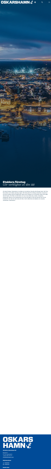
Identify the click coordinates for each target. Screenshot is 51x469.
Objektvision (10, 268)
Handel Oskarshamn (7, 385)
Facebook (7, 462)
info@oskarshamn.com (8, 457)
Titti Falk (40, 262)
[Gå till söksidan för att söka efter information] (42, 2)
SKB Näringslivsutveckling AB (31, 257)
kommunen (13, 379)
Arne (47, 210)
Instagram (7, 464)
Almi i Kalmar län (15, 257)
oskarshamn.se (30, 213)
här (21, 388)
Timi (43, 210)
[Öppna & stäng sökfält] (35, 2)
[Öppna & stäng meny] (49, 2)
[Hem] (17, 2)
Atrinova (21, 257)
